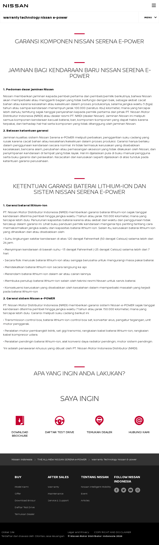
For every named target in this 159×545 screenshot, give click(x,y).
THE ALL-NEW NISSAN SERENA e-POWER (61, 459)
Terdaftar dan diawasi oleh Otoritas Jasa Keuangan (32, 536)
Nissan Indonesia (22, 459)
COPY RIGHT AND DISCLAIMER (112, 532)
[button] (154, 5)
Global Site (7, 532)
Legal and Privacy (78, 532)
